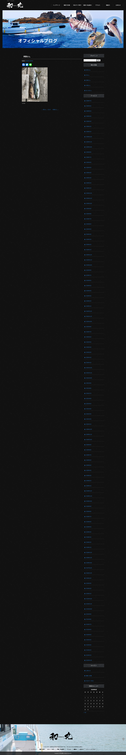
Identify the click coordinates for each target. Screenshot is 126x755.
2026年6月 (88, 106)
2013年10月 (89, 609)
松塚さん (56, 109)
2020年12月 (89, 429)
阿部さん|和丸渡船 (10, 0)
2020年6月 (88, 460)
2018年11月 (89, 557)
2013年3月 (88, 645)
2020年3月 (88, 475)
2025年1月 (88, 188)
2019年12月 (89, 491)
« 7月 (85, 712)
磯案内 (108, 5)
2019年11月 (89, 496)
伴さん (87, 75)
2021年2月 (88, 419)
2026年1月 (88, 131)
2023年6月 (88, 280)
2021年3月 (88, 414)
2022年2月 (88, 357)
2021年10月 (89, 378)
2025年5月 (88, 167)
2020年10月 (89, 439)
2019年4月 (88, 532)
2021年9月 (88, 383)
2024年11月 (89, 198)
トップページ (56, 5)
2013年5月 (88, 634)
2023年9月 (88, 270)
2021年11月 (89, 373)
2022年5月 (88, 342)
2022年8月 (88, 326)
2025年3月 (88, 177)
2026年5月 (88, 111)
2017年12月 (89, 568)
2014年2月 (88, 588)
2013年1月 (88, 655)
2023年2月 (88, 301)
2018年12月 (89, 552)
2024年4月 (88, 234)
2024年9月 (88, 208)
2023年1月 (88, 306)
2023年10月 (89, 265)
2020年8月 (88, 450)
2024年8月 (88, 213)
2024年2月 (88, 244)
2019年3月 (88, 537)
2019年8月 (88, 511)
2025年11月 (89, 142)
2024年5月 (88, 229)
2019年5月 (88, 527)
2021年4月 (88, 408)
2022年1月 (88, 362)
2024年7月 (88, 219)
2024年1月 (88, 249)
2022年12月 (89, 311)
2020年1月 (88, 485)
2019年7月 (88, 516)
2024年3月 (88, 239)
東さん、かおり (46, 109)
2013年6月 (88, 629)
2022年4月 (88, 347)
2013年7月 (88, 624)
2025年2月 (88, 183)
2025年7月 (88, 157)
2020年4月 (88, 470)
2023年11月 (89, 260)
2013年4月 (88, 639)
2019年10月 (89, 501)
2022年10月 (89, 321)
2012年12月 (89, 660)
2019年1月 (88, 547)
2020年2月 (88, 480)
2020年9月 (88, 444)
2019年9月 (88, 506)
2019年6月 (88, 521)
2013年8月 (88, 619)
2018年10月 (89, 562)
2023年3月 (88, 296)
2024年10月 (89, 203)
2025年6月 (88, 162)
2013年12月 (89, 598)
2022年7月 (88, 331)
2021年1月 (88, 424)
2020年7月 (88, 455)
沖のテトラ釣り (77, 5)
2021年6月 (88, 398)
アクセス (98, 5)
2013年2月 (88, 650)
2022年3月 (88, 352)
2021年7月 (88, 393)
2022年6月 (88, 337)
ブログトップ (93, 55)
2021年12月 (89, 367)
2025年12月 (89, 136)
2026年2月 (88, 126)
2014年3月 (88, 583)
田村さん (88, 80)
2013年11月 (89, 604)
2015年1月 (88, 578)
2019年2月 (88, 542)
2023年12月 (89, 254)
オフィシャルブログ (90, 749)
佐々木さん (89, 90)
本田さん (88, 85)
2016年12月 (89, 573)
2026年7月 (88, 100)
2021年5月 (88, 403)
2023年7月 (88, 275)
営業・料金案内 (87, 5)
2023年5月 (88, 285)
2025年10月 (89, 147)
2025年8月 (88, 152)
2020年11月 (89, 434)
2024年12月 (89, 193)
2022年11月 (89, 316)
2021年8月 (88, 388)
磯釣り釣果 (67, 5)
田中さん (88, 70)
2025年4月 (88, 172)
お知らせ (118, 5)
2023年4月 (88, 290)
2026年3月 (88, 121)
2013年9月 (88, 614)
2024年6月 (88, 224)
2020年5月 (88, 465)
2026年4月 (88, 116)
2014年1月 (88, 593)
